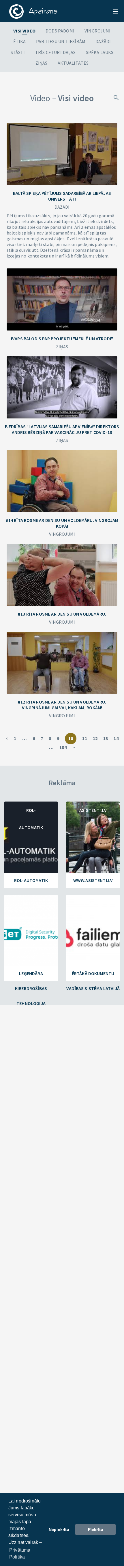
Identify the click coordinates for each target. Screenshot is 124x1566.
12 (95, 738)
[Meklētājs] (116, 97)
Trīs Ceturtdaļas (55, 52)
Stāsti (18, 52)
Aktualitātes (73, 63)
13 (105, 738)
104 (62, 747)
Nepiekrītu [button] (59, 1529)
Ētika (19, 41)
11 (84, 738)
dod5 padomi (60, 31)
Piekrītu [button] (95, 1529)
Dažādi (103, 41)
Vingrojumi (97, 31)
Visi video (24, 31)
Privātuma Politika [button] (19, 1553)
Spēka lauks (100, 52)
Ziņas (41, 63)
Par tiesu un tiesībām (60, 41)
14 (116, 738)
